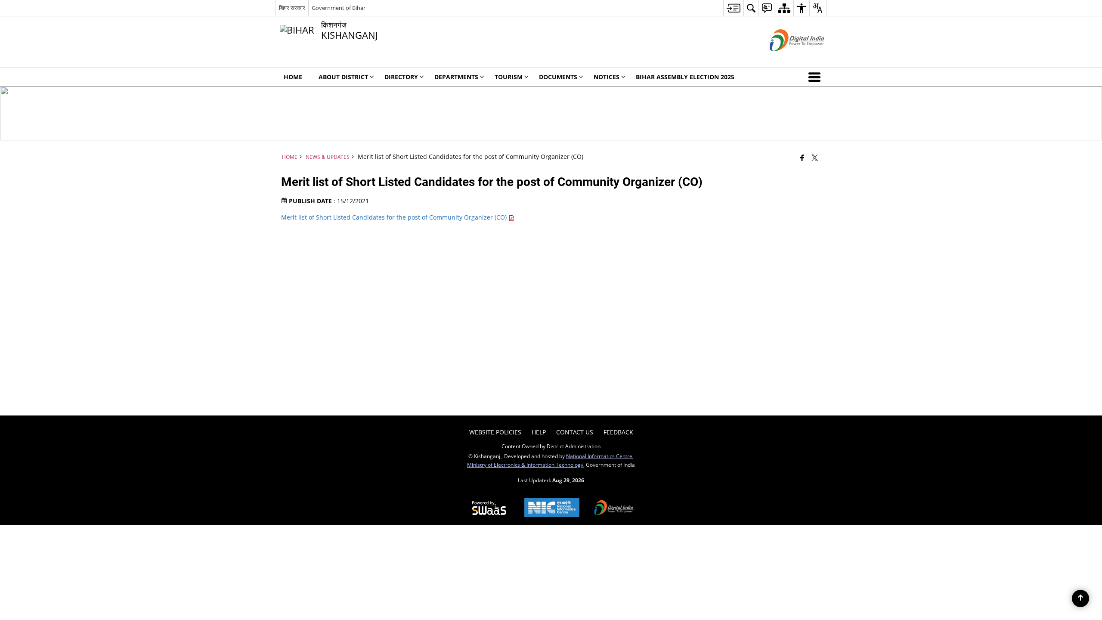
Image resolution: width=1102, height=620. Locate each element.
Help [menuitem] (539, 432)
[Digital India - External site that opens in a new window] (786, 58)
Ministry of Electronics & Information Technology (525, 464)
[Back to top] (1080, 598)
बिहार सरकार (292, 8)
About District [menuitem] (343, 77)
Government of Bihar (338, 8)
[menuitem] (733, 8)
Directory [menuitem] (401, 77)
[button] (816, 77)
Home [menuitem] (293, 77)
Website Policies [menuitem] (495, 432)
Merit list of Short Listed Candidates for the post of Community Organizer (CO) (394, 217)
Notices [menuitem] (606, 77)
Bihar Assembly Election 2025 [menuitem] (685, 77)
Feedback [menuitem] (618, 432)
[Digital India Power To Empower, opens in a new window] (614, 508)
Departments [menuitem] (456, 77)
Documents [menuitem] (558, 77)
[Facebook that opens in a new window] (802, 157)
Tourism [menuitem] (509, 77)
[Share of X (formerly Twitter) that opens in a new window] (814, 157)
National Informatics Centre (599, 456)
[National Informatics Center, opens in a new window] (552, 508)
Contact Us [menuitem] (574, 432)
